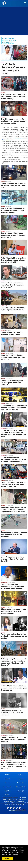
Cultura (7, 795)
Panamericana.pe (7, 140)
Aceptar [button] (7, 858)
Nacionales (20, 783)
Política (20, 775)
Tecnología (20, 791)
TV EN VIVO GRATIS (21, 138)
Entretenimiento (20, 787)
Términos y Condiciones (17, 801)
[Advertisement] (14, 21)
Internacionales (7, 787)
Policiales (7, 774)
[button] (25, 3)
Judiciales (21, 779)
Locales (7, 783)
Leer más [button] (15, 854)
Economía (7, 779)
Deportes (7, 791)
